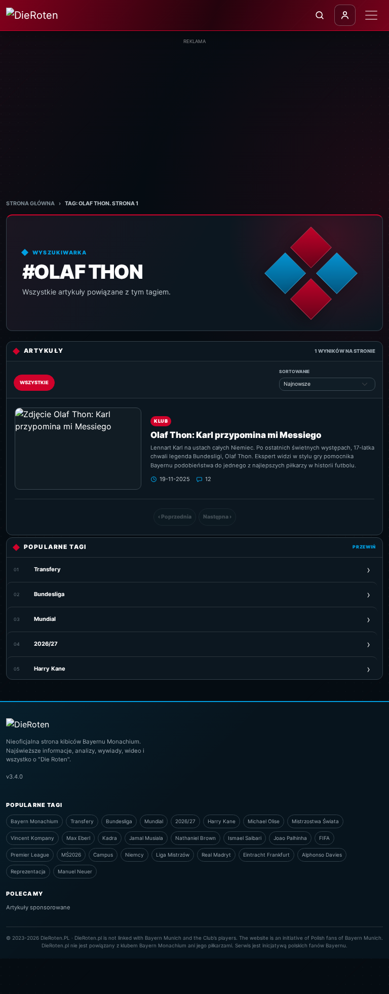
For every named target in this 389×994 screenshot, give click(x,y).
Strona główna (30, 203)
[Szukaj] (319, 15)
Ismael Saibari (244, 838)
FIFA (324, 838)
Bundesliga (119, 821)
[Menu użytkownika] (345, 15)
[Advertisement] (194, 116)
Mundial (153, 821)
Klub (161, 421)
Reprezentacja (28, 871)
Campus (103, 855)
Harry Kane (222, 821)
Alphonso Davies (322, 855)
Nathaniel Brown (195, 838)
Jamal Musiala (146, 838)
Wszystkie (34, 382)
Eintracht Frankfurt (266, 855)
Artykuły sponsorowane (38, 907)
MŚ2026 (71, 855)
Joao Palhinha (290, 838)
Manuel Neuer (75, 871)
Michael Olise (264, 821)
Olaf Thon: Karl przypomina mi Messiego (235, 435)
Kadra (109, 838)
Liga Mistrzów (172, 855)
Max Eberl (78, 838)
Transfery (82, 821)
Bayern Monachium (34, 821)
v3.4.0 (14, 776)
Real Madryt (216, 855)
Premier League (30, 855)
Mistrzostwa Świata (315, 821)
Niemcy (134, 855)
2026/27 (185, 821)
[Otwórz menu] (371, 15)
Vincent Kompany (32, 838)
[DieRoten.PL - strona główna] (49, 15)
